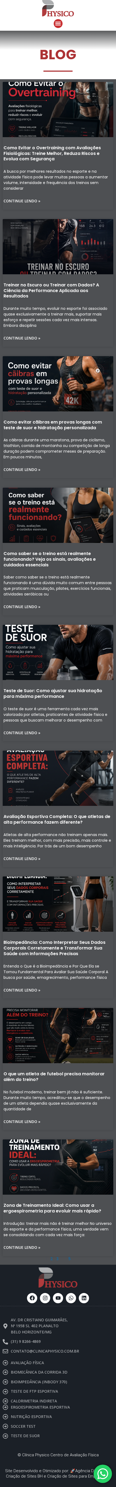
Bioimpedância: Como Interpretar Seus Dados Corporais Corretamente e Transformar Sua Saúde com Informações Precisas (54, 948)
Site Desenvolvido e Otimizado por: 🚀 (40, 1470)
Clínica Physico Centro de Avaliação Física (60, 1455)
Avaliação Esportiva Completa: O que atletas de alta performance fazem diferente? (57, 819)
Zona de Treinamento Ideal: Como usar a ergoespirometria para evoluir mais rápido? (52, 1208)
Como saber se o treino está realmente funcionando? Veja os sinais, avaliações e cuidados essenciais (50, 559)
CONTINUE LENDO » (22, 200)
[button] (58, 23)
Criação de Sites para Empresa (75, 1476)
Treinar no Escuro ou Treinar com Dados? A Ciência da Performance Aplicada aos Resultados (51, 290)
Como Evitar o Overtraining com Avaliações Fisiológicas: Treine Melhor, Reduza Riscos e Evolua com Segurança (52, 153)
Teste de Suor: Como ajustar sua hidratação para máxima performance (53, 693)
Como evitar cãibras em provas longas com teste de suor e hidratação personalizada (53, 425)
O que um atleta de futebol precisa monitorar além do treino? (54, 1077)
